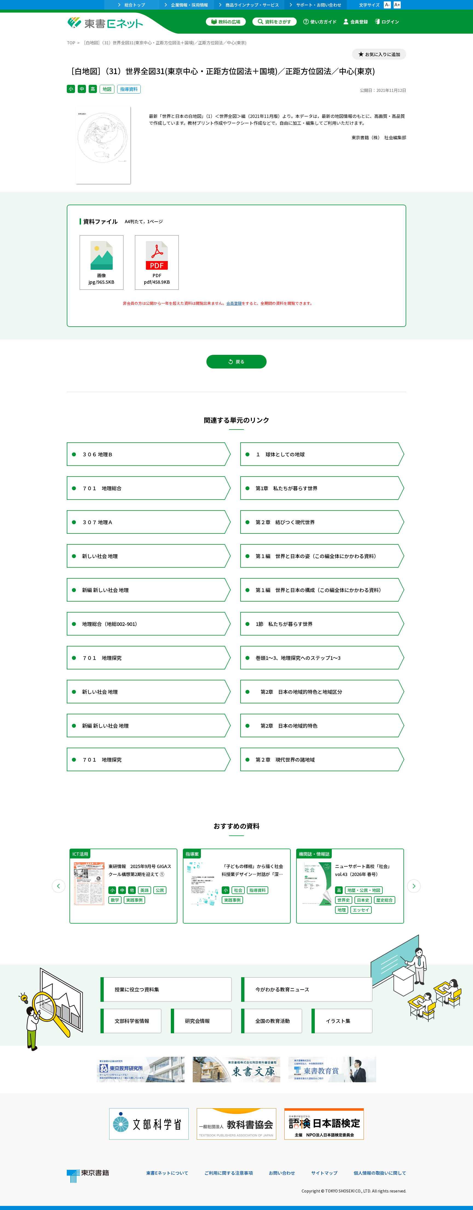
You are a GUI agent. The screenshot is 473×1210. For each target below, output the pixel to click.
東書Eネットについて (167, 1173)
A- (387, 4)
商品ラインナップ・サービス (252, 5)
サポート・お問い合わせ (318, 5)
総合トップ (135, 5)
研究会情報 (197, 1020)
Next (414, 886)
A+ (397, 4)
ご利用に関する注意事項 (228, 1173)
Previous (59, 886)
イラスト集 (338, 1020)
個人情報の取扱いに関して (380, 1173)
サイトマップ (324, 1173)
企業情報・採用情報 (189, 5)
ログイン (390, 21)
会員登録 (359, 21)
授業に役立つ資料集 (137, 989)
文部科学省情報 (132, 1020)
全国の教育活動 (272, 1020)
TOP (71, 42)
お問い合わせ (282, 1173)
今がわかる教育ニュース (282, 989)
